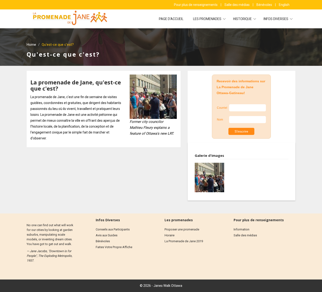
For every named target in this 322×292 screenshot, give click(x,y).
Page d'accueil (171, 19)
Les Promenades (207, 19)
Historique (242, 19)
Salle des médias (237, 5)
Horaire (169, 235)
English (284, 5)
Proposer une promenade (182, 229)
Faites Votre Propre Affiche (114, 247)
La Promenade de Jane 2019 (184, 241)
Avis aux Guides (106, 235)
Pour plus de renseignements (196, 5)
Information (241, 229)
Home (31, 44)
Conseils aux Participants (113, 229)
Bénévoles (264, 5)
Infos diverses (276, 19)
